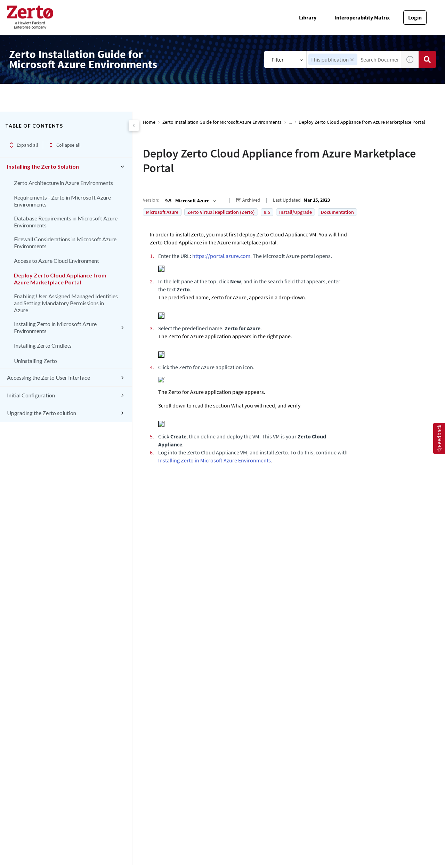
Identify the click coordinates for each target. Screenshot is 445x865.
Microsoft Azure (162, 212)
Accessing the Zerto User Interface (48, 377)
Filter (278, 59)
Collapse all (68, 145)
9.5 (267, 212)
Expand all (27, 145)
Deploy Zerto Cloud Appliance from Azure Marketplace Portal (60, 278)
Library (307, 17)
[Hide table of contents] (134, 125)
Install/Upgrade (295, 212)
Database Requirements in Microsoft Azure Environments (66, 221)
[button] (352, 59)
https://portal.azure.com (221, 255)
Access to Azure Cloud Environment (56, 260)
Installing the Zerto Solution (43, 166)
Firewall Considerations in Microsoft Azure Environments (65, 242)
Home (149, 122)
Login (415, 17)
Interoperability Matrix (362, 17)
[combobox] (190, 200)
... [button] (290, 122)
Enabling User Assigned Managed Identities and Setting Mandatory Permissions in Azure (66, 303)
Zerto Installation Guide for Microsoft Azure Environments (222, 122)
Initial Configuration (31, 395)
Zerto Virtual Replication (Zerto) (221, 212)
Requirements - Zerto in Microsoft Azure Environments (62, 201)
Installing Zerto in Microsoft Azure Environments (55, 327)
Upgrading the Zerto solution (41, 413)
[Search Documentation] (427, 59)
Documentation (337, 212)
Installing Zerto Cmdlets (43, 345)
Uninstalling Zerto (35, 360)
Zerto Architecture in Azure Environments (63, 182)
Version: (151, 200)
